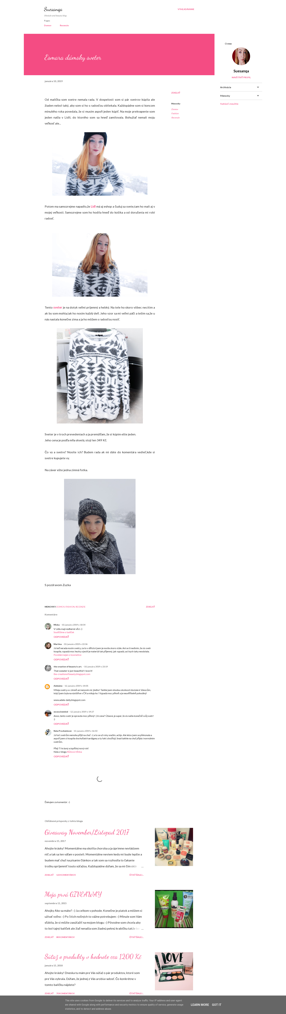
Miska (57, 624)
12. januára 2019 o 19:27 (82, 711)
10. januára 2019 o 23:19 (96, 666)
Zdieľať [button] (175, 92)
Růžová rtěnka (74, 751)
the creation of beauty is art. (68, 666)
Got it (217, 1005)
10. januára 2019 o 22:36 (75, 644)
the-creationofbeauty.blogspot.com (72, 674)
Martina (58, 644)
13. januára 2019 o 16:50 (85, 731)
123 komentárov (66, 875)
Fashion (175, 113)
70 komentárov (65, 993)
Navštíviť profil (241, 77)
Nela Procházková (63, 731)
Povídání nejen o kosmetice (67, 654)
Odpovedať (61, 636)
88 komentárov (65, 937)
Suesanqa (53, 9)
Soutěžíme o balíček (64, 632)
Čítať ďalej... (136, 875)
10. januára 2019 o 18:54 (73, 624)
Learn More (200, 1005)
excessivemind (61, 711)
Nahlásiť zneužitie (229, 103)
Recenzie (64, 25)
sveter (57, 307)
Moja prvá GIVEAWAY (73, 894)
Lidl (93, 206)
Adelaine (58, 685)
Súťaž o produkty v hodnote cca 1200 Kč (93, 956)
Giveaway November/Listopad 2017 (87, 832)
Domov (47, 25)
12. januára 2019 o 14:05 (76, 685)
